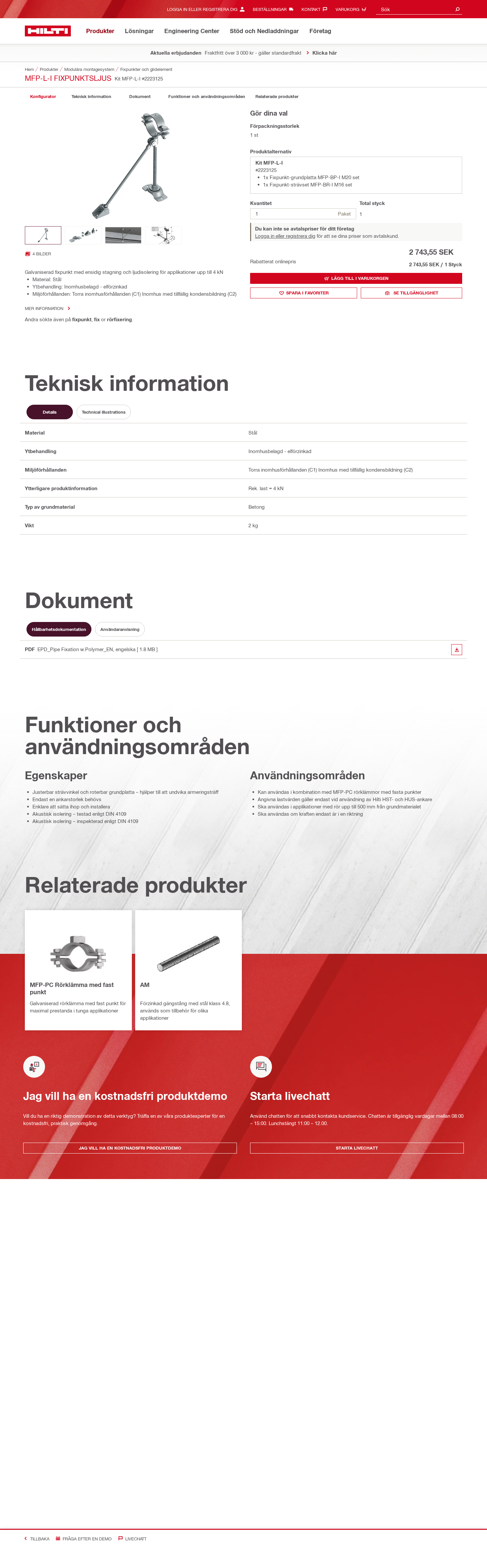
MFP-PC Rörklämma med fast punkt (72, 988)
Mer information (44, 308)
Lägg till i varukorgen (360, 278)
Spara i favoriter (307, 292)
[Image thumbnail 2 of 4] (83, 235)
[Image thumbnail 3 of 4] (123, 235)
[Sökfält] (457, 9)
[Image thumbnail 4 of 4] (163, 235)
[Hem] (48, 31)
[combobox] (419, 9)
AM (144, 984)
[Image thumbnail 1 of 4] (43, 235)
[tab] (43, 96)
